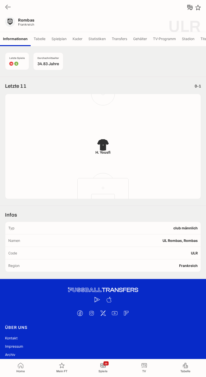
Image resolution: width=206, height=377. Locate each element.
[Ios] (109, 299)
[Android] (97, 299)
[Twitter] (103, 313)
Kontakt (11, 338)
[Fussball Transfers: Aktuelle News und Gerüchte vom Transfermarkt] (103, 290)
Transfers (119, 39)
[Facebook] (80, 313)
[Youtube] (114, 313)
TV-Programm (164, 39)
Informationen (15, 39)
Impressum (14, 346)
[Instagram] (91, 313)
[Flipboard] (126, 313)
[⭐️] (198, 8)
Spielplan (59, 39)
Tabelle (39, 39)
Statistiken (97, 39)
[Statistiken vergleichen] (190, 8)
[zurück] (8, 7)
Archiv (10, 354)
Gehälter (140, 39)
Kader (77, 39)
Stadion (188, 39)
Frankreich (26, 24)
